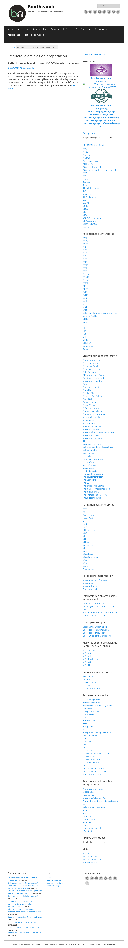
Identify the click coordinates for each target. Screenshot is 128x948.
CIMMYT (86, 158)
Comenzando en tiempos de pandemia (24, 927)
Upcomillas (88, 545)
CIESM (85, 152)
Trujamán (87, 831)
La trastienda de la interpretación (98, 447)
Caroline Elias (89, 393)
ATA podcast (88, 676)
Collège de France (91, 711)
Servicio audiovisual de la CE (96, 753)
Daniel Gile (88, 399)
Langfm (86, 679)
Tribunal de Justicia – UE (94, 615)
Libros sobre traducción (94, 632)
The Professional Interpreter (96, 494)
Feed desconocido (95, 54)
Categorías (89, 133)
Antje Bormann (90, 372)
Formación (86, 29)
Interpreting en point (92, 438)
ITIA (84, 331)
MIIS (85, 521)
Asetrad (86, 274)
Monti (85, 813)
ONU (85, 609)
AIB (84, 247)
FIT (84, 325)
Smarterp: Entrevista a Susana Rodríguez (25, 917)
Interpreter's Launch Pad (94, 798)
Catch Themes (109, 944)
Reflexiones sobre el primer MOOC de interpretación (43, 63)
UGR (85, 533)
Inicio (10, 29)
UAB (85, 524)
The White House (91, 762)
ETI (84, 512)
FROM (85, 179)
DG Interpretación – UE (93, 603)
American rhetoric (91, 702)
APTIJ (85, 268)
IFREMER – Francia (91, 188)
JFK (84, 441)
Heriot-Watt (88, 518)
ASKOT (86, 277)
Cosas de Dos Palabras (93, 396)
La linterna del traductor (94, 807)
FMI (84, 729)
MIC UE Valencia (90, 659)
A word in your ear (91, 360)
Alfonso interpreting (92, 369)
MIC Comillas (89, 650)
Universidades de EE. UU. (94, 771)
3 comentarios (29, 68)
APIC (85, 262)
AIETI (85, 253)
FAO (84, 176)
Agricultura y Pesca (93, 144)
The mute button (91, 491)
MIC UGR (87, 662)
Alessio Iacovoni (90, 363)
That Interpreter (90, 471)
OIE (84, 212)
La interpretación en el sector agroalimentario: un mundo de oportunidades (21, 904)
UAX (85, 527)
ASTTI (85, 283)
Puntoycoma (89, 819)
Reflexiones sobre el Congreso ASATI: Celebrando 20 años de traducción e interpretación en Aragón (23, 885)
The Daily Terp (89, 479)
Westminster (89, 569)
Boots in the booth (91, 387)
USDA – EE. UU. (90, 224)
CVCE (85, 717)
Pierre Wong (88, 462)
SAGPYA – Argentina (92, 218)
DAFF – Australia (90, 161)
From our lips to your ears (95, 414)
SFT (84, 337)
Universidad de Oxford (93, 768)
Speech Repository (91, 759)
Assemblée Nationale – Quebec (97, 705)
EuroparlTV (88, 726)
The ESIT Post (89, 482)
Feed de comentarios (93, 859)
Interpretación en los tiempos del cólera (24, 933)
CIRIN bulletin (89, 792)
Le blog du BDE (90, 450)
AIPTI (85, 259)
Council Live (88, 714)
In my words (88, 420)
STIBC (85, 340)
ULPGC (86, 542)
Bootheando (42, 6)
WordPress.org (90, 862)
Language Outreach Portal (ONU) (98, 606)
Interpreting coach (91, 435)
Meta (85, 810)
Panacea (87, 816)
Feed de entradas (91, 856)
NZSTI (85, 334)
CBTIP (85, 301)
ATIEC (85, 289)
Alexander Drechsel (92, 366)
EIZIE (85, 322)
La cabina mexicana (92, 444)
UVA (85, 560)
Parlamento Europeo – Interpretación (100, 612)
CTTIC (85, 319)
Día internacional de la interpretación (23, 896)
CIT (84, 304)
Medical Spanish (90, 682)
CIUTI (85, 307)
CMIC (85, 310)
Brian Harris (88, 390)
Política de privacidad (34, 34)
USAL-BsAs (88, 554)
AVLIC (85, 295)
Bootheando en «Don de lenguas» (22, 922)
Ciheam (86, 155)
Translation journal (92, 828)
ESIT (85, 509)
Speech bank (89, 756)
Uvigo (85, 566)
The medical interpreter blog (96, 488)
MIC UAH (87, 656)
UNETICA (87, 343)
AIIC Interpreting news (93, 789)
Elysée (86, 723)
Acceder (86, 853)
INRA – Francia (89, 197)
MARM (86, 203)
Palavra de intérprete (93, 459)
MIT (84, 738)
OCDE (85, 206)
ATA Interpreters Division (94, 375)
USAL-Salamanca (90, 557)
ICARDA (86, 182)
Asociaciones (14, 34)
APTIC (85, 265)
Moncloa (87, 741)
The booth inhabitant (93, 474)
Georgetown (88, 515)
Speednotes (88, 468)
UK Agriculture (89, 221)
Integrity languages (92, 426)
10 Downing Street (91, 699)
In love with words (91, 417)
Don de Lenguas (90, 402)
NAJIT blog (87, 456)
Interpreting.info (90, 586)
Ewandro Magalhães (92, 411)
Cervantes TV (89, 708)
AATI (85, 238)
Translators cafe (90, 589)
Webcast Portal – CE (92, 774)
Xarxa (85, 349)
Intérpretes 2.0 (70, 29)
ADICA (85, 241)
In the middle (89, 423)
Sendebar (87, 822)
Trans (85, 825)
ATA (84, 286)
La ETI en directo (90, 735)
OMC (85, 215)
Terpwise (87, 685)
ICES (85, 185)
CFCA (85, 149)
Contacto (55, 29)
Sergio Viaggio (89, 465)
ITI (84, 328)
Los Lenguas (88, 453)
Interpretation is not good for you (98, 432)
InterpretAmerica (91, 429)
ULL (84, 539)
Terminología (101, 29)
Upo (85, 551)
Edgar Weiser (89, 405)
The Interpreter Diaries (93, 485)
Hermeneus (88, 795)
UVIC (85, 563)
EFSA (85, 173)
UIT (84, 765)
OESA (85, 209)
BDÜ (85, 298)
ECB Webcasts (89, 720)
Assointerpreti (89, 280)
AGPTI (85, 244)
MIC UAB (87, 653)
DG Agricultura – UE (92, 167)
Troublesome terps (92, 497)
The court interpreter (93, 476)
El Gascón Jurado (91, 408)
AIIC (84, 256)
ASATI (85, 271)
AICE (85, 250)
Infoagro (87, 194)
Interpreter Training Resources (97, 732)
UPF (84, 548)
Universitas (88, 346)
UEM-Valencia (89, 530)
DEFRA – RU (88, 164)
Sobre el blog (22, 29)
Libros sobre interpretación (96, 629)
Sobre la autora (40, 29)
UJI (84, 536)
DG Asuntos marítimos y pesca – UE (99, 170)
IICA (84, 191)
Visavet (86, 227)
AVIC (85, 292)
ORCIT (85, 747)
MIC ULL (86, 665)
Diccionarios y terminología (96, 626)
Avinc (85, 384)
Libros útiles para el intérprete (97, 635)
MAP (85, 200)
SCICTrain (87, 750)
